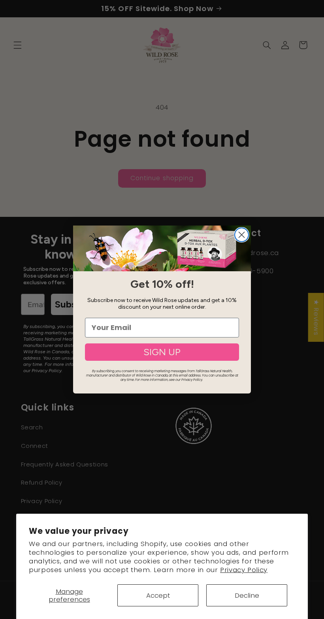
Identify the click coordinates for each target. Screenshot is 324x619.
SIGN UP (162, 352)
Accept (158, 595)
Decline (247, 595)
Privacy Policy (243, 569)
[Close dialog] (242, 235)
